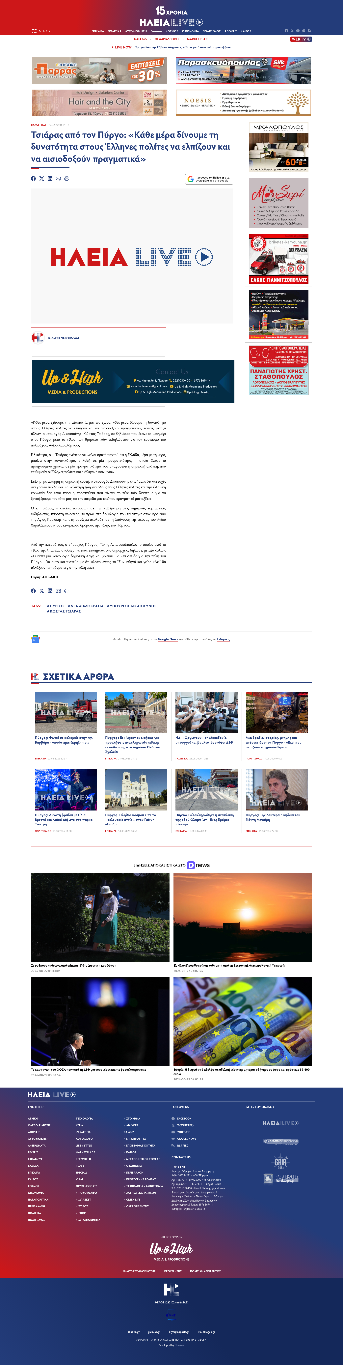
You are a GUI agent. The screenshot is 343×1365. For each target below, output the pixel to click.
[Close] (235, 618)
